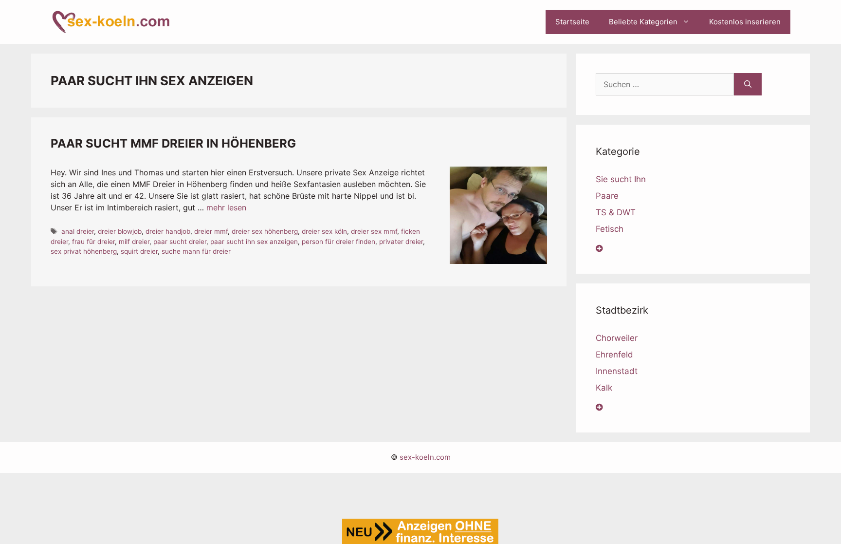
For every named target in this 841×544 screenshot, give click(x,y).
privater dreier (401, 241)
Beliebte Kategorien (643, 21)
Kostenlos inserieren (745, 21)
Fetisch (609, 229)
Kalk (604, 388)
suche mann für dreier (196, 251)
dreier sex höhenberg (265, 231)
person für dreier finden (338, 241)
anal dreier (77, 231)
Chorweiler (617, 338)
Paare (607, 196)
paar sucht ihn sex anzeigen (254, 241)
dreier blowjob (120, 231)
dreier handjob (168, 231)
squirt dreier (139, 251)
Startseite (572, 21)
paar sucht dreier (179, 241)
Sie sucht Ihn (621, 179)
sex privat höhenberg (84, 251)
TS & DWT (616, 212)
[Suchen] (748, 84)
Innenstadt (617, 371)
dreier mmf (211, 231)
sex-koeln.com (425, 457)
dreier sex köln (324, 231)
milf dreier (134, 241)
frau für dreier (93, 241)
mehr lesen (226, 207)
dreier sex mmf (374, 231)
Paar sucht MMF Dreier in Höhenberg (173, 143)
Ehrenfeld (614, 354)
